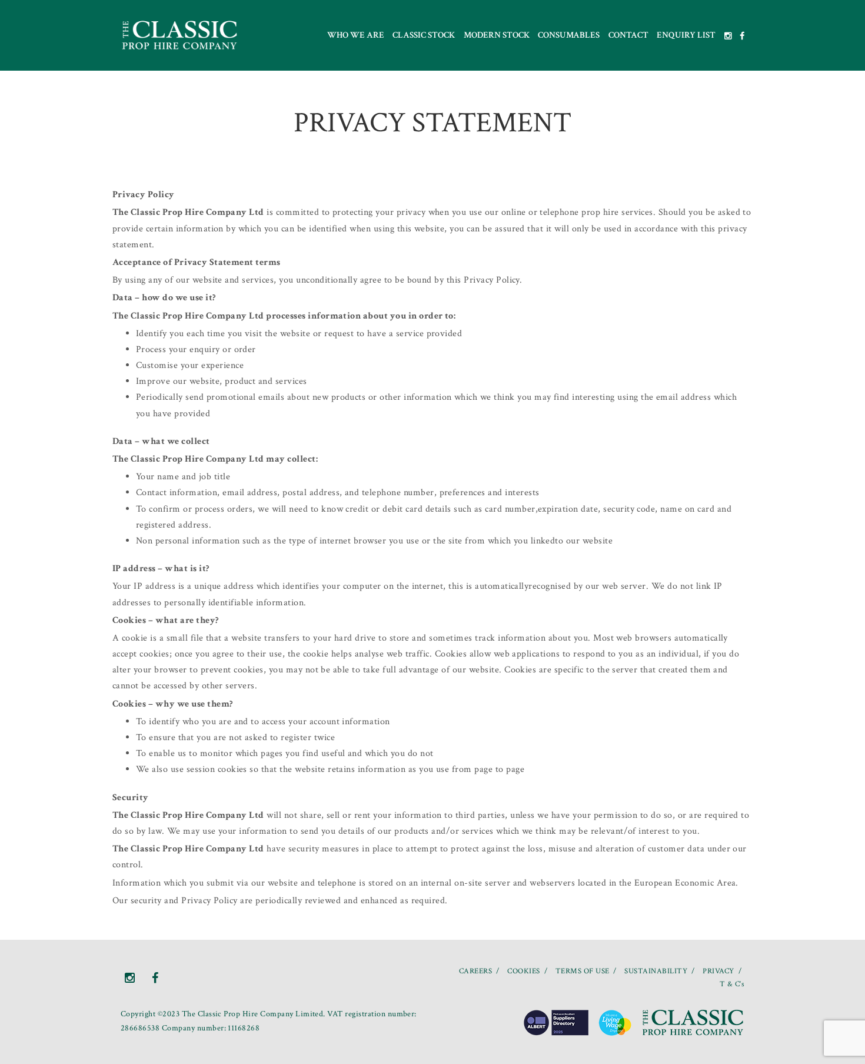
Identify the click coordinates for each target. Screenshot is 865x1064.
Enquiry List (686, 35)
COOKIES (523, 971)
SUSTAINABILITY (655, 971)
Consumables (569, 35)
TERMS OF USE (582, 971)
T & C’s (732, 984)
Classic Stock (423, 35)
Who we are (355, 35)
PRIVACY (718, 971)
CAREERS (475, 971)
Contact (628, 35)
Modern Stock (497, 35)
